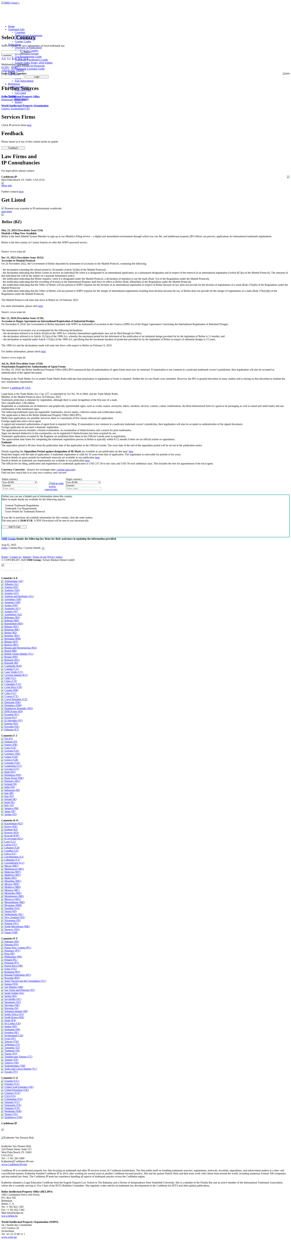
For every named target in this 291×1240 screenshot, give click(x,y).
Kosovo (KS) (11, 832)
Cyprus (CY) (11, 696)
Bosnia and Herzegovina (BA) (20, 647)
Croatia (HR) (11, 690)
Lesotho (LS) (11, 850)
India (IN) (9, 787)
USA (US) (10, 1096)
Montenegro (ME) (14, 896)
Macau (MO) (11, 865)
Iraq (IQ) (9, 796)
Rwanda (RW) (12, 977)
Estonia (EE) (11, 723)
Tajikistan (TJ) (12, 1044)
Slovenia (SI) (11, 1008)
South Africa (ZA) (14, 1014)
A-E (3, 58)
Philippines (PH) (13, 956)
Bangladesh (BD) (13, 623)
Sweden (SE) (11, 1032)
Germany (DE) (12, 753)
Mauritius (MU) (12, 881)
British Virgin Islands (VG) (18, 653)
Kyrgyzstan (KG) (13, 838)
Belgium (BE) (11, 629)
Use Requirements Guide (28, 56)
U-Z (26, 58)
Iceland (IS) (10, 784)
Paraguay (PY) (12, 950)
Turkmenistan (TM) (14, 1065)
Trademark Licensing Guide (30, 68)
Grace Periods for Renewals (30, 65)
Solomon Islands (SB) (16, 1011)
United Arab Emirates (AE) (19, 1087)
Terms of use (39, 556)
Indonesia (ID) (12, 790)
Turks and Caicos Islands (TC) (20, 1068)
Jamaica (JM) (11, 808)
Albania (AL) (11, 584)
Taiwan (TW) (11, 1041)
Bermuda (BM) (12, 638)
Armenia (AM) (12, 602)
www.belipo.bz (9, 1215)
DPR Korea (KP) (13, 711)
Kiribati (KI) (11, 829)
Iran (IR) (9, 793)
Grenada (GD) (12, 762)
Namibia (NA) (12, 908)
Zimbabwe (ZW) (13, 1117)
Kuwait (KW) (11, 835)
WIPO (14, 67)
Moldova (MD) (12, 887)
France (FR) (10, 744)
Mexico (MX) (11, 884)
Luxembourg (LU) (14, 862)
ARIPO (20, 70)
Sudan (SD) (10, 1026)
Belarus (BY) (11, 626)
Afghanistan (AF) (13, 581)
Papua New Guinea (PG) (17, 947)
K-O (14, 58)
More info (6, 185)
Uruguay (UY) (12, 1093)
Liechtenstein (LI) (13, 856)
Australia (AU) (12, 608)
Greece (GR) (11, 759)
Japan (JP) (9, 811)
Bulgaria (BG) (12, 659)
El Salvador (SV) (13, 720)
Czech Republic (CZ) (15, 699)
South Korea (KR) (14, 1017)
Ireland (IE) (10, 799)
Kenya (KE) (11, 826)
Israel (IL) (9, 802)
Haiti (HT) (10, 772)
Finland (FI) (10, 741)
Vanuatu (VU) (12, 1102)
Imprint (27, 556)
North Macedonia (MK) (17, 926)
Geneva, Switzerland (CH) (24, 107)
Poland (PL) (10, 959)
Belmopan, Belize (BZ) (20, 98)
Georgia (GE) (11, 750)
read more (6, 211)
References (14, 83)
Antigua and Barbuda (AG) (19, 596)
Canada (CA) (11, 669)
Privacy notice (54, 556)
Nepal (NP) (10, 911)
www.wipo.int (9, 1237)
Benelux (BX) (12, 635)
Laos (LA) (10, 841)
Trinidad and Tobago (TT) (18, 1056)
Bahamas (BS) (12, 617)
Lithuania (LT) (12, 859)
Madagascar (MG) (14, 868)
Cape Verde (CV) (13, 672)
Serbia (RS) (10, 996)
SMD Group (8, 538)
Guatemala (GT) (13, 765)
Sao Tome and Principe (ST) (19, 990)
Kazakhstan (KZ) (13, 823)
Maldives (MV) (12, 875)
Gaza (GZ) (10, 747)
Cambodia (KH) (13, 666)
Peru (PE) (9, 953)
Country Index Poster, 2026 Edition (34, 62)
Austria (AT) (11, 611)
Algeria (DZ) (11, 587)
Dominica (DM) (13, 705)
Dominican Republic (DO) (18, 708)
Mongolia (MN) (12, 893)
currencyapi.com (65, 469)
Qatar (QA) (10, 968)
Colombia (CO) (12, 684)
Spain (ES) (10, 1020)
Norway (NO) (12, 929)
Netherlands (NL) (13, 914)
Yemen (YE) (11, 1114)
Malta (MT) (10, 878)
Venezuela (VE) (12, 1105)
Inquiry (19, 102)
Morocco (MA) (12, 899)
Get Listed (20, 93)
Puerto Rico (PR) (13, 965)
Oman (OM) (11, 932)
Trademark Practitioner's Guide (31, 59)
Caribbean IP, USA (20, 387)
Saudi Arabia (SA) (14, 993)
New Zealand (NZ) (14, 917)
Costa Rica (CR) (13, 687)
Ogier (4, 547)
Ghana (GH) (11, 756)
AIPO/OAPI (8, 70)
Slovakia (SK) (12, 1005)
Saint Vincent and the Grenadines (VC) (25, 981)
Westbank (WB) (13, 1111)
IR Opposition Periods (27, 53)
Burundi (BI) (11, 662)
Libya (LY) (10, 853)
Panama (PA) (11, 944)
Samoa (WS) (11, 984)
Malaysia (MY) (12, 871)
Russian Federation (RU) (17, 974)
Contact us (15, 556)
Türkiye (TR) (11, 1062)
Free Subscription (24, 80)
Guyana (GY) (11, 768)
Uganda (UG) (11, 1080)
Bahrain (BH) (11, 620)
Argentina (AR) (12, 599)
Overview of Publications (28, 47)
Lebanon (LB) (12, 847)
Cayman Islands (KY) (16, 675)
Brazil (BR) (10, 650)
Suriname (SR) (12, 1029)
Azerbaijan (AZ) (13, 614)
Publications (14, 44)
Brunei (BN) (11, 656)
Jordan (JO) (10, 814)
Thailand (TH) (12, 1050)
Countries (20, 32)
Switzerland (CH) (13, 1035)
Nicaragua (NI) (12, 920)
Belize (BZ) (10, 632)
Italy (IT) (9, 805)
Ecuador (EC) (11, 714)
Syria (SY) (10, 1038)
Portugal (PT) (11, 962)
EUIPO (5, 67)
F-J (9, 58)
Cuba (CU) (10, 693)
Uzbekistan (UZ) (13, 1099)
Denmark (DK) (12, 702)
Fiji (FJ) (8, 738)
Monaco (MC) (12, 890)
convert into (51, 489)
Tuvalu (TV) (11, 1071)
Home (11, 26)
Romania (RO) (12, 971)
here (29, 125)
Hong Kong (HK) (14, 778)
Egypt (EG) (10, 717)
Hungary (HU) (12, 781)
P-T (20, 58)
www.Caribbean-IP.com (14, 1164)
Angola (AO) (11, 593)
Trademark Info (16, 29)
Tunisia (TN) (11, 1059)
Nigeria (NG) (11, 923)
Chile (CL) (10, 678)
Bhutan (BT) (11, 641)
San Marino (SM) (13, 987)
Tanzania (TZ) (12, 1047)
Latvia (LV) (10, 844)
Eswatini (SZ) (11, 726)
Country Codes (23, 41)
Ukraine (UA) (11, 1083)
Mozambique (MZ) (14, 902)
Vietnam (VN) (12, 1108)
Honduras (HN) (12, 775)
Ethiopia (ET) (11, 729)
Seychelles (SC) (12, 999)
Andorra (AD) (12, 590)
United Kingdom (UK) (16, 1090)
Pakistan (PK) (11, 941)
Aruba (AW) (11, 605)
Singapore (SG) (12, 1002)
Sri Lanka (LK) (12, 1023)
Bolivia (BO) (11, 644)
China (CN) (10, 681)
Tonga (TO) (10, 1053)
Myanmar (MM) (13, 905)
